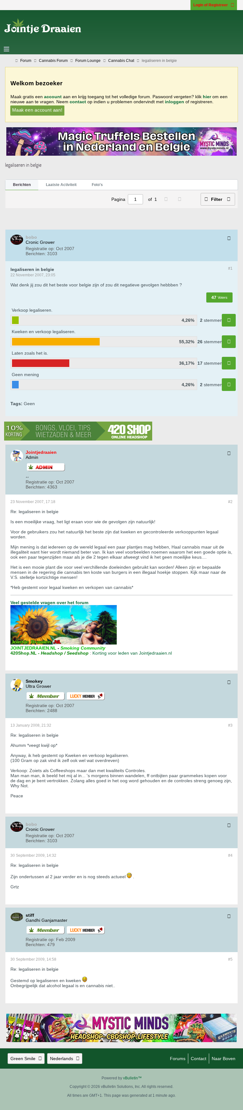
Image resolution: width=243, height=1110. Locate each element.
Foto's (97, 185)
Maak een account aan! (37, 109)
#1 (230, 268)
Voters (222, 297)
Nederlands (61, 1058)
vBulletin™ (132, 1078)
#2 (230, 502)
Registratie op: (40, 248)
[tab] (21, 185)
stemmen (213, 320)
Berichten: (36, 253)
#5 (230, 959)
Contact (198, 1058)
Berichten (22, 185)
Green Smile (22, 1058)
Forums (177, 1058)
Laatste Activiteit (61, 185)
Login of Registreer (210, 5)
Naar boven (223, 1058)
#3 (230, 725)
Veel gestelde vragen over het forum (49, 602)
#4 (230, 855)
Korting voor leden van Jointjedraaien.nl (132, 653)
